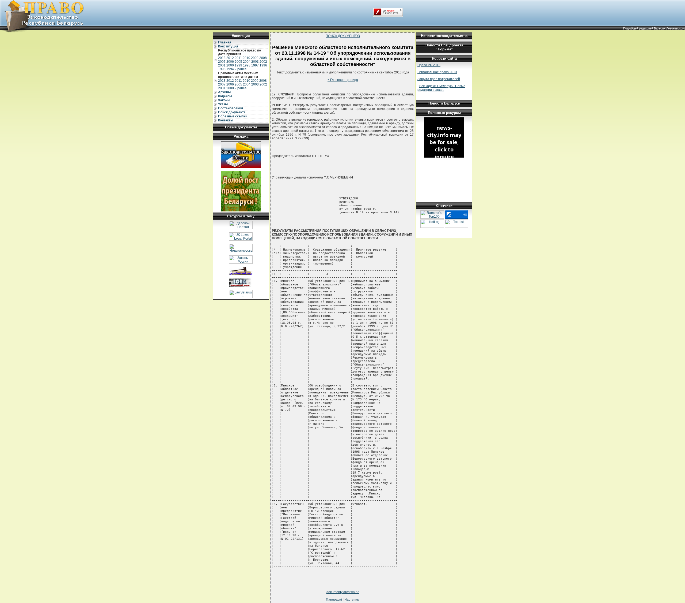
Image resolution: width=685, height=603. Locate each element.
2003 (255, 62)
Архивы (224, 92)
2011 (238, 58)
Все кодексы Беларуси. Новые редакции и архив (441, 88)
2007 (222, 62)
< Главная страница (343, 80)
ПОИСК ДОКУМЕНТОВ (343, 36)
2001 (222, 65)
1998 (246, 65)
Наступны (352, 599)
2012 (230, 58)
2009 (254, 58)
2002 (263, 62)
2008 (263, 58)
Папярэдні (334, 599)
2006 (230, 62)
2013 (222, 58)
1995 (222, 69)
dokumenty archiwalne (342, 592)
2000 (230, 65)
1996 (263, 65)
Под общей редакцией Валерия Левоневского (654, 28)
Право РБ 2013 (428, 65)
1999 (238, 65)
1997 (255, 65)
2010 (246, 58)
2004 (246, 62)
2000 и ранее (236, 88)
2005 (238, 62)
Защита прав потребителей (438, 79)
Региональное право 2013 (437, 72)
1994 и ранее (236, 69)
